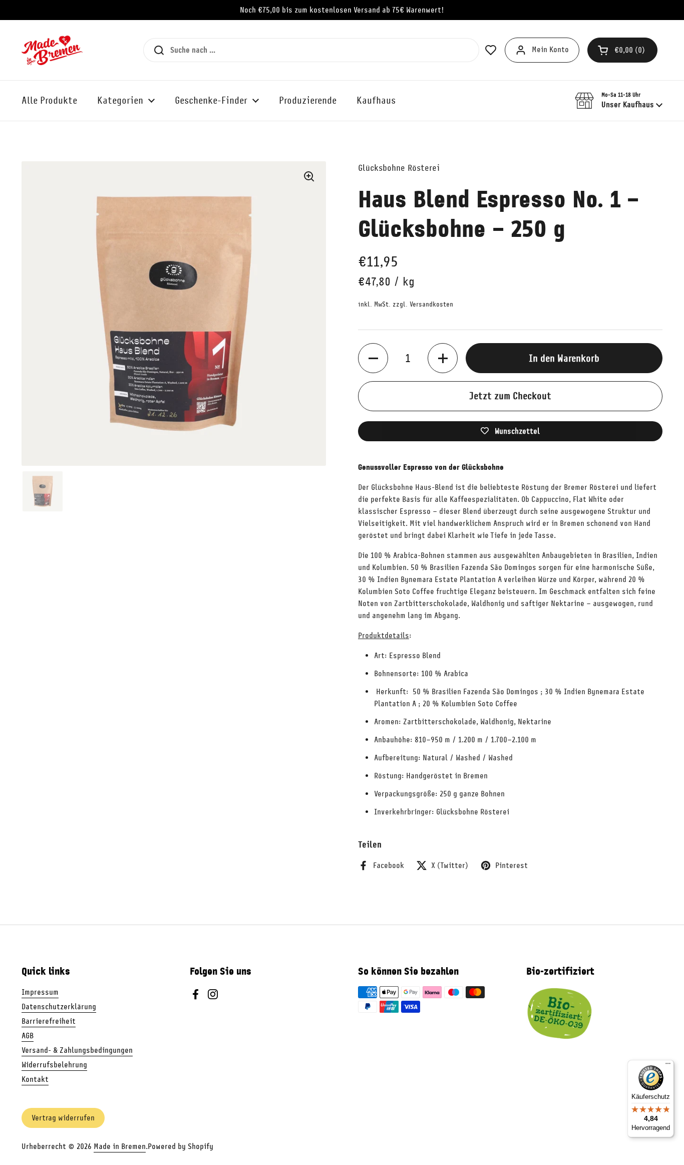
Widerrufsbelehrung (54, 1065)
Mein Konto (550, 50)
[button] (622, 50)
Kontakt (35, 1079)
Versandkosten (431, 304)
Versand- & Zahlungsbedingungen (77, 1050)
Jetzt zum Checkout (510, 396)
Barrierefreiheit (49, 1021)
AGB (28, 1036)
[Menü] (668, 1066)
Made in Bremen (120, 1146)
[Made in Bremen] (52, 50)
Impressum (40, 992)
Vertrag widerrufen (63, 1118)
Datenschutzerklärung (59, 1007)
